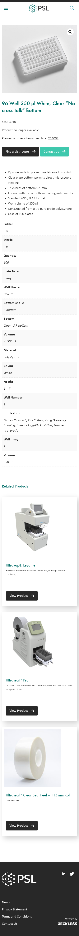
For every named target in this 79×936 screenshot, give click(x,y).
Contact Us (51, 152)
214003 (53, 138)
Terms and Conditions (17, 917)
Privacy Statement (14, 909)
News (6, 902)
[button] (70, 31)
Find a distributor (17, 152)
